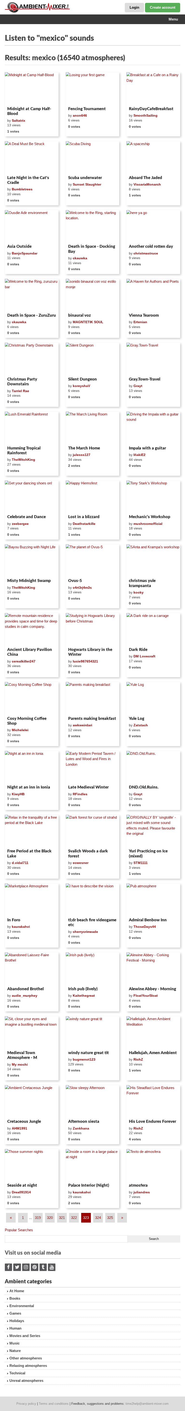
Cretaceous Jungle (24, 1121)
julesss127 (81, 455)
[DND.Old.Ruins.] (153, 767)
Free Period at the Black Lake (29, 853)
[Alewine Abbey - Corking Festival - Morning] (153, 968)
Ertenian (140, 322)
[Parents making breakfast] (92, 698)
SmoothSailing (145, 115)
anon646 (80, 115)
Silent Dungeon (82, 379)
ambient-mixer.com (41, 7)
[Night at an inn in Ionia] (32, 767)
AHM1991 (19, 1128)
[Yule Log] (153, 698)
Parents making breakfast (92, 718)
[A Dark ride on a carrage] (153, 629)
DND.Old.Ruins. (144, 787)
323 (86, 1218)
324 (98, 1218)
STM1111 (140, 863)
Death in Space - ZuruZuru (31, 315)
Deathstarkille (84, 524)
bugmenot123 (84, 1059)
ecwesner (80, 863)
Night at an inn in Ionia (28, 787)
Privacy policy (26, 1403)
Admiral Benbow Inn (148, 920)
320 (50, 1218)
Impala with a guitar (147, 448)
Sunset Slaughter (87, 184)
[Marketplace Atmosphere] (32, 899)
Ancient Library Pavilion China (29, 652)
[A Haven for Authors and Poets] (153, 295)
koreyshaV (81, 386)
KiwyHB (18, 794)
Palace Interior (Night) (88, 1185)
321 (62, 1218)
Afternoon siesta (83, 1121)
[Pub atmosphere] (153, 899)
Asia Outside (19, 246)
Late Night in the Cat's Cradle (28, 180)
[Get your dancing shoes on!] (32, 497)
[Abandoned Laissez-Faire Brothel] (32, 968)
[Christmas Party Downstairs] (32, 359)
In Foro (13, 920)
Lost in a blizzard (83, 517)
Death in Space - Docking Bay (91, 248)
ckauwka (80, 258)
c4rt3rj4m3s (82, 587)
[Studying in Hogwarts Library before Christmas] (92, 629)
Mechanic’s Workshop (149, 517)
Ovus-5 (75, 581)
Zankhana (81, 1128)
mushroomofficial (147, 524)
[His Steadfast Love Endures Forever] (153, 1101)
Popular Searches (19, 1230)
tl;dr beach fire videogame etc (92, 922)
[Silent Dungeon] (92, 359)
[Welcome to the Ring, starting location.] (92, 226)
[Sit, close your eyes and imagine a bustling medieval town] (32, 1032)
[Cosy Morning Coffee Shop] (32, 698)
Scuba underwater (85, 178)
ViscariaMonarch (147, 184)
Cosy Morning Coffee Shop (26, 720)
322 (74, 1218)
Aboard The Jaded (145, 178)
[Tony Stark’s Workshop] (153, 497)
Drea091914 (21, 1192)
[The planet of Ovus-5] (92, 560)
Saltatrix (18, 120)
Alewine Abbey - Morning (152, 989)
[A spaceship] (153, 157)
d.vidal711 (20, 863)
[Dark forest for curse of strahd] (92, 831)
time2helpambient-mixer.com (147, 1403)
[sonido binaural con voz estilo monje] (92, 295)
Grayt (137, 386)
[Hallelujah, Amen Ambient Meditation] (153, 1032)
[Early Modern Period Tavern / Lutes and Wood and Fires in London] (92, 767)
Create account (162, 7)
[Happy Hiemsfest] (92, 497)
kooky (138, 592)
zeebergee (20, 524)
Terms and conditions (54, 1403)
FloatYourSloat (145, 995)
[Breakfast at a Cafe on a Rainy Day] (153, 88)
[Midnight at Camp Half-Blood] (32, 88)
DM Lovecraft (144, 656)
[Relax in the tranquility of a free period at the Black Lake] (32, 831)
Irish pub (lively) (83, 989)
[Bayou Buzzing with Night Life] (32, 560)
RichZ (138, 1059)
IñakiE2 (139, 455)
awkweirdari (82, 725)
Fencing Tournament (87, 109)
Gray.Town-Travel (144, 379)
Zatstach (140, 725)
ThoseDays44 (144, 927)
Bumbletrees (22, 189)
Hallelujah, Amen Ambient (153, 1053)
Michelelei (20, 730)
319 (38, 1218)
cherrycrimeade (85, 932)
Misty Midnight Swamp (29, 581)
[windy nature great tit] (92, 1032)
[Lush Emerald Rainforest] (32, 428)
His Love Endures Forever (152, 1121)
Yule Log (136, 718)
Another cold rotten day (151, 246)
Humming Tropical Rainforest (23, 450)
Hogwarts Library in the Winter (90, 652)
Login (134, 7)
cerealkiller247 (23, 661)
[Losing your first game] (92, 88)
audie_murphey (24, 995)
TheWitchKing (23, 459)
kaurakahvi (21, 927)
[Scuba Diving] (92, 157)
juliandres (141, 1192)
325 (110, 1218)
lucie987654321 (85, 661)
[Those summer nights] (32, 1165)
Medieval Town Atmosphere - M (22, 1055)
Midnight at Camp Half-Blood (29, 111)
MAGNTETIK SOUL (88, 322)
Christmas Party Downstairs (22, 381)
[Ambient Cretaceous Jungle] (32, 1101)
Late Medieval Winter (88, 787)
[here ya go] (153, 226)
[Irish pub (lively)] (92, 968)
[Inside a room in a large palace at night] (92, 1165)
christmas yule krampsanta (142, 583)
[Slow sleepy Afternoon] (92, 1101)
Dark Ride (138, 650)
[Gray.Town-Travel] (153, 359)
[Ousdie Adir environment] (32, 226)
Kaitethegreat (84, 995)
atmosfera (138, 1185)
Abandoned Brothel (25, 989)
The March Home (84, 448)
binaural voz (79, 315)
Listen (16, 98)
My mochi (20, 1064)
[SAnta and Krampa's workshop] (153, 560)
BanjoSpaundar (24, 253)
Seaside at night (22, 1185)
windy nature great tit (88, 1053)
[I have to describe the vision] (92, 899)
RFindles (80, 794)
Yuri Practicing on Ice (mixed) (148, 853)
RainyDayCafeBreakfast (151, 109)
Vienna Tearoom (144, 315)
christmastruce (145, 253)
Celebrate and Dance (26, 517)
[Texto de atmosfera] (153, 1165)
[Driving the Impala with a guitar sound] (153, 428)
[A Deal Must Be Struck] (32, 157)
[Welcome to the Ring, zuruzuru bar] (32, 295)
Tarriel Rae (20, 391)
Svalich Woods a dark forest (88, 853)
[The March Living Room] (92, 428)
